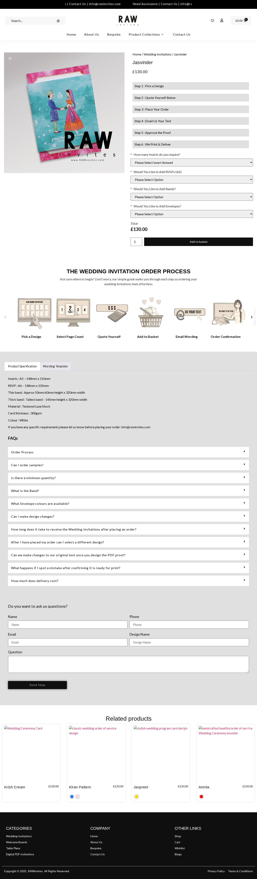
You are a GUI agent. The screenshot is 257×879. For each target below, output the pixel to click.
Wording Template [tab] (55, 366)
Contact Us (182, 34)
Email (12, 634)
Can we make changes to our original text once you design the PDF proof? (68, 555)
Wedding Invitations (157, 54)
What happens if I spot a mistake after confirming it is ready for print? (65, 568)
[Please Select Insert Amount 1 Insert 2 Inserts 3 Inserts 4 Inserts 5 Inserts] (192, 162)
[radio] (72, 797)
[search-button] (58, 21)
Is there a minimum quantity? (33, 478)
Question (15, 652)
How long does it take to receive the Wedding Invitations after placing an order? (74, 529)
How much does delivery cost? (34, 581)
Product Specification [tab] (22, 366)
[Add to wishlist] (10, 58)
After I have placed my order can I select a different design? (57, 542)
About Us (91, 34)
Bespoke (114, 34)
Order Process (22, 452)
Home (71, 34)
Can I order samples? (27, 465)
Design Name (140, 634)
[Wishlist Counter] (212, 20)
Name (12, 617)
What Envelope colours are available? (40, 503)
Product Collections (144, 34)
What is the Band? (25, 491)
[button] (128, 452)
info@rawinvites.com (135, 427)
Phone (134, 617)
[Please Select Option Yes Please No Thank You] (192, 179)
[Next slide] (252, 317)
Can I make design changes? (32, 516)
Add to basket (199, 241)
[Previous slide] (5, 317)
